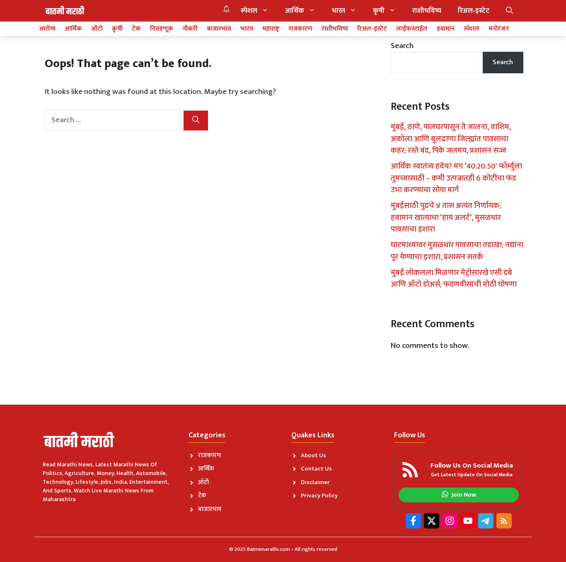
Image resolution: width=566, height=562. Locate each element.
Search (402, 45)
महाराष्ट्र (270, 29)
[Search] (196, 120)
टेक (136, 29)
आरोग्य (47, 29)
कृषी (379, 11)
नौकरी (190, 29)
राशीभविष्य (426, 11)
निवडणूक (161, 29)
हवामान (446, 29)
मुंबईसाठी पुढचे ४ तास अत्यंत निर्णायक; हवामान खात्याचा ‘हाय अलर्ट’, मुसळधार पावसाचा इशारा (446, 217)
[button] (509, 10)
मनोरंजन (499, 29)
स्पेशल (249, 11)
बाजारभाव (219, 29)
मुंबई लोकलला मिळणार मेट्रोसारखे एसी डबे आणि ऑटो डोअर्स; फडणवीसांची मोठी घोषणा (454, 278)
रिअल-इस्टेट (473, 11)
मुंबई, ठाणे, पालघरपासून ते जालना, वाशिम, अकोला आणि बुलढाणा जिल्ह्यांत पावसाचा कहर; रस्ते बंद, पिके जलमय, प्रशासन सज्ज (451, 139)
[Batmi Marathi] (65, 10)
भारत (338, 11)
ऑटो (97, 29)
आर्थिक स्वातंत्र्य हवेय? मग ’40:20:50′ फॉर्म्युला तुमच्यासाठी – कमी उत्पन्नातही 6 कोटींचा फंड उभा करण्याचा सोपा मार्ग (456, 178)
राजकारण (300, 29)
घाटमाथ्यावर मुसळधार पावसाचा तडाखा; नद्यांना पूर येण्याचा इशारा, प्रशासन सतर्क (457, 251)
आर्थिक (294, 11)
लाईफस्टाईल (412, 29)
